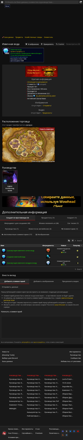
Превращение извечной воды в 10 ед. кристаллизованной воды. (26, 54)
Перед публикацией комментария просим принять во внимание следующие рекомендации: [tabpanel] (40, 317)
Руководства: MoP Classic (34, 375)
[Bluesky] (70, 431)
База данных (9, 37)
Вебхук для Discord (10, 358)
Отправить (47, 106)
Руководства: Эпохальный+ (16, 390)
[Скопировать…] (69, 240)
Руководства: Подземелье (34, 386)
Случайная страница (28, 433)
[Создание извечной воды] (4, 257)
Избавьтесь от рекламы (71, 361)
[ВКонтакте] (66, 435)
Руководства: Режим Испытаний (34, 408)
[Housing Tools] (8, 355)
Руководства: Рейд (16, 397)
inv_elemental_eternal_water (46, 96)
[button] (23, 137)
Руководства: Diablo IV (68, 375)
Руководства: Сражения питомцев (34, 401)
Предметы (19, 37)
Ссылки (61, 44)
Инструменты (75, 352)
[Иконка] (5, 51)
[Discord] (62, 431)
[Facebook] (74, 431)
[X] (66, 431)
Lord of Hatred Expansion (68, 379)
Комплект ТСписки (16, 405)
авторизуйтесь (26, 342)
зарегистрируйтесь (39, 342)
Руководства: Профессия (16, 394)
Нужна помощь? (14, 429)
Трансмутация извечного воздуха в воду (22, 263)
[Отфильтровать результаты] (72, 240)
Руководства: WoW (16, 375)
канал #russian (60, 305)
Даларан (29, 125)
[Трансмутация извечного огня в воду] (4, 251)
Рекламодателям (55, 429)
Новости (5, 352)
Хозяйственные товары (33, 37)
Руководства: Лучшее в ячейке (52, 383)
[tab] (17, 217)
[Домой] (4, 435)
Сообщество (76, 358)
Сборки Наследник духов (68, 416)
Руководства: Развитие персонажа (16, 386)
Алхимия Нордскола (63, 249)
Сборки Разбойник (68, 408)
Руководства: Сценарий (34, 405)
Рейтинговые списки (34, 416)
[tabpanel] (41, 254)
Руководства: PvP (52, 401)
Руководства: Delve (16, 383)
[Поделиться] (81, 2)
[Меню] (2, 2)
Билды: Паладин (68, 405)
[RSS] (62, 435)
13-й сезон (66, 383)
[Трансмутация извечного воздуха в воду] (4, 263)
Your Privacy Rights (14, 433)
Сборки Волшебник (68, 412)
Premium (38, 433)
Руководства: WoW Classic (52, 375)
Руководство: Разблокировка (52, 379)
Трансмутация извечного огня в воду (20, 251)
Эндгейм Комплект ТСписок (68, 386)
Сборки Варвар (68, 394)
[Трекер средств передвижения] (41, 201)
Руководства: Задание (34, 394)
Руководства (75, 355)
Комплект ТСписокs (68, 390)
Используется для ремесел (37, 82)
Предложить (47, 113)
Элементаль (48, 37)
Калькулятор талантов (16, 401)
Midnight (12, 408)
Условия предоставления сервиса (14, 437)
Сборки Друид (68, 397)
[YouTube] (78, 431)
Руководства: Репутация (34, 397)
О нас (37, 429)
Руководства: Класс (16, 379)
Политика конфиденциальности (55, 433)
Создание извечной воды (16, 257)
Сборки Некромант (68, 401)
